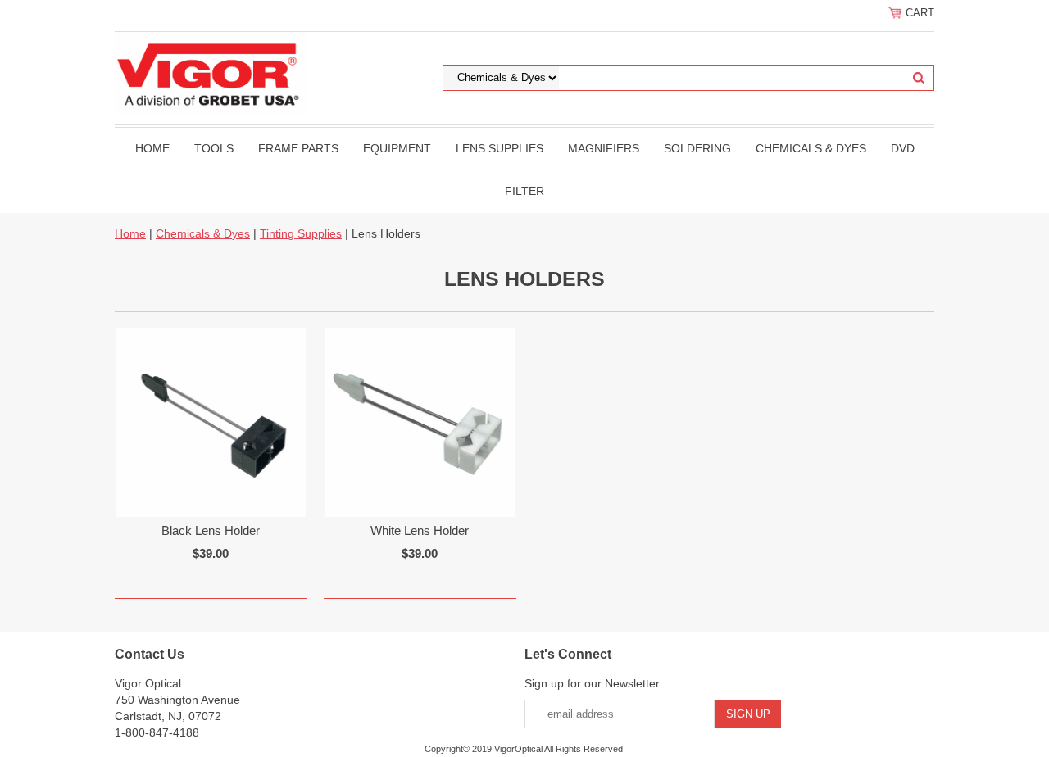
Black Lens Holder (210, 530)
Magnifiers (603, 148)
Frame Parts (298, 148)
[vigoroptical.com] (211, 72)
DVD (903, 148)
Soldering (697, 148)
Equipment (397, 148)
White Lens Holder (419, 530)
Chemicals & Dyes (811, 148)
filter (524, 190)
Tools (214, 148)
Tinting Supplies (301, 233)
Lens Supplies (499, 148)
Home (152, 148)
